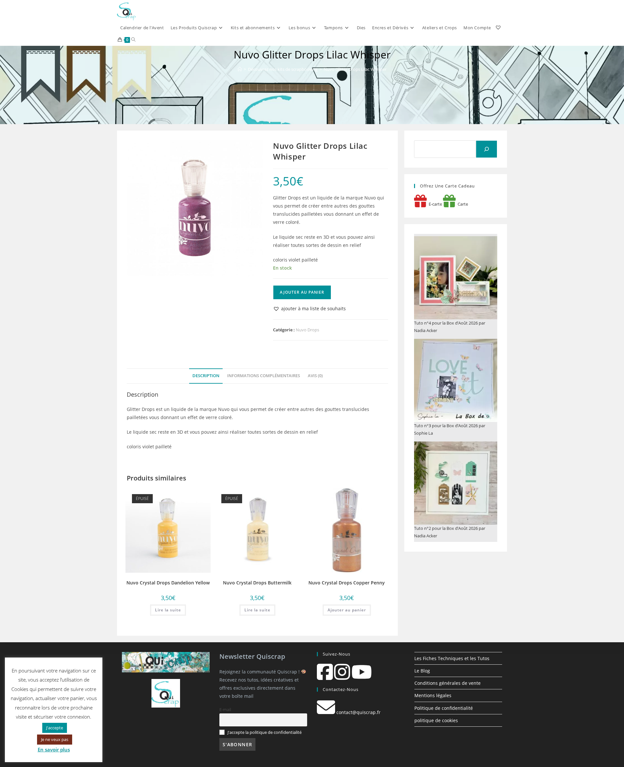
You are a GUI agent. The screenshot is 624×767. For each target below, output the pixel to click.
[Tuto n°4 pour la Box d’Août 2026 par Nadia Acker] (455, 277)
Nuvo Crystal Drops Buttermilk (257, 583)
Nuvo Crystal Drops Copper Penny (346, 583)
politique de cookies (436, 720)
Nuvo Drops (307, 330)
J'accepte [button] (54, 728)
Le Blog (422, 671)
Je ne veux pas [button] (54, 739)
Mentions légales (432, 695)
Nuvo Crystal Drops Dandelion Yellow (168, 583)
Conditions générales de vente (447, 683)
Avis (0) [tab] (315, 375)
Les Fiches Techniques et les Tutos (451, 658)
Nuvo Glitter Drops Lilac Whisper (355, 69)
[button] (309, 308)
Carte (462, 204)
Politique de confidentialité (443, 708)
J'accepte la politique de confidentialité (265, 732)
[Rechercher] (486, 149)
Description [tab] (205, 375)
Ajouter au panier (302, 292)
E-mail (225, 709)
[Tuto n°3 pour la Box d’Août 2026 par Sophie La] (455, 380)
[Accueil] (240, 69)
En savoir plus (54, 749)
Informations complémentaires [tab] (263, 375)
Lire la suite (168, 610)
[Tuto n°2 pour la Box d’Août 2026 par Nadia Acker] (455, 483)
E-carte (434, 204)
